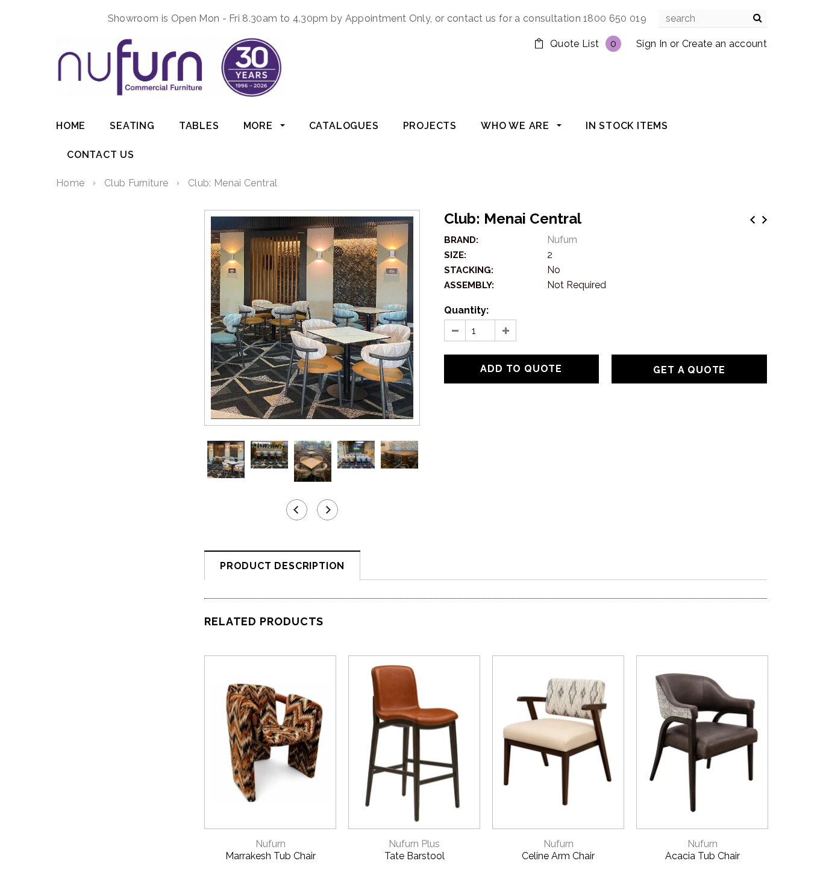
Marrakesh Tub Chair (270, 856)
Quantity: (466, 310)
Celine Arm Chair (558, 856)
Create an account (724, 43)
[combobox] (713, 19)
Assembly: (469, 285)
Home (70, 183)
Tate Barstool (414, 856)
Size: (455, 255)
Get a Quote (689, 370)
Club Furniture (136, 183)
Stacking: (468, 270)
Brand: (461, 240)
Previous (752, 220)
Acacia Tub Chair (702, 856)
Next (764, 220)
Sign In (651, 43)
